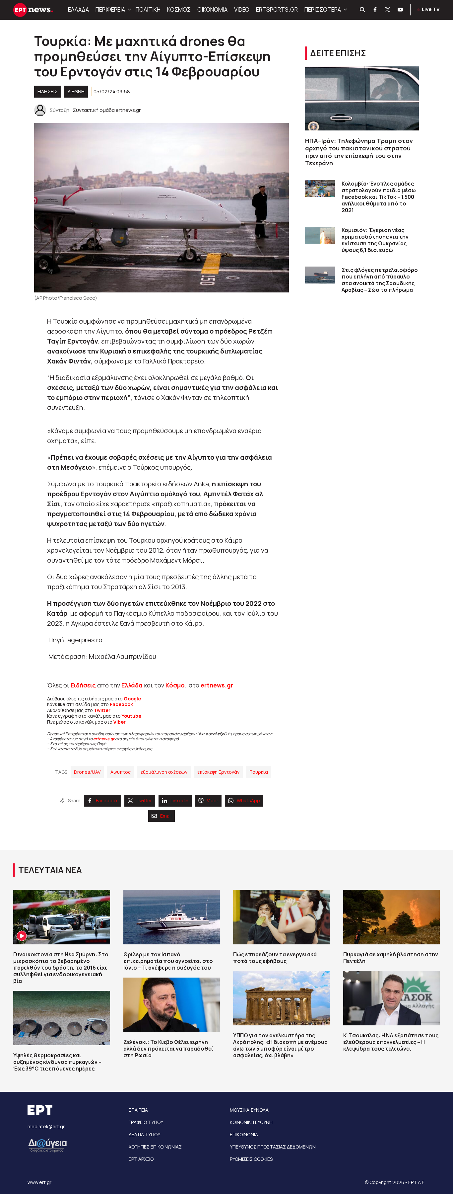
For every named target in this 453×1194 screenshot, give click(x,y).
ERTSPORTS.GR (277, 9)
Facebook (121, 704)
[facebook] (375, 10)
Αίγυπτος (120, 772)
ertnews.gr (103, 739)
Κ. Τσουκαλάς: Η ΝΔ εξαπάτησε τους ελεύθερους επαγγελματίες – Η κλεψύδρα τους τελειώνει (390, 1042)
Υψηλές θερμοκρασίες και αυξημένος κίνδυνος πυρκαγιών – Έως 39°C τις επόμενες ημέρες (57, 1062)
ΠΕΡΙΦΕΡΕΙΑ (110, 9)
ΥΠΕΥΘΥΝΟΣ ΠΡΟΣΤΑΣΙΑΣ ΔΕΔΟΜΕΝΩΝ (273, 1147)
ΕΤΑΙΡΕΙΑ (138, 1110)
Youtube (131, 716)
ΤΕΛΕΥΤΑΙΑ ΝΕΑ (50, 870)
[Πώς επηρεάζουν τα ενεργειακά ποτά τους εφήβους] (281, 917)
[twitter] (388, 10)
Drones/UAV (87, 772)
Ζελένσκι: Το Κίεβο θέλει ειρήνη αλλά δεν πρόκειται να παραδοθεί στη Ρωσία (168, 1048)
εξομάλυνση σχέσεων (164, 772)
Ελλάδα (132, 685)
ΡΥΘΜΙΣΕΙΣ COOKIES (251, 1159)
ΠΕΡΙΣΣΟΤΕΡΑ (322, 9)
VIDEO (241, 9)
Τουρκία (258, 772)
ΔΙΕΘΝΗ (76, 91)
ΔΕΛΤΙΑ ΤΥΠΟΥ (144, 1134)
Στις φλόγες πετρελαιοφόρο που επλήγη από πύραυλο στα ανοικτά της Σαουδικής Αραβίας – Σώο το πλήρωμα (380, 279)
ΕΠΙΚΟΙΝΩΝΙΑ (244, 1134)
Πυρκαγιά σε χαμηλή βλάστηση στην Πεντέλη (390, 958)
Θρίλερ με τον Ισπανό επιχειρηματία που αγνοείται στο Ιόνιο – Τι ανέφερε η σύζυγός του (168, 961)
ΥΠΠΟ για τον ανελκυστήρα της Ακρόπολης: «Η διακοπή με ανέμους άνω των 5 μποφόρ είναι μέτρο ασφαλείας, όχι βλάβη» (280, 1045)
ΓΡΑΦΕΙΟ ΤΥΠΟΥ (146, 1122)
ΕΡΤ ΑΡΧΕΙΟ (141, 1159)
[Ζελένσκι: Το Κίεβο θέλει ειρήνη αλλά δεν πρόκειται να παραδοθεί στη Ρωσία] (171, 1005)
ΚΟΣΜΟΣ (179, 9)
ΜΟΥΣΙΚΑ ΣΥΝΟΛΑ (249, 1110)
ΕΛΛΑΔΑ (78, 9)
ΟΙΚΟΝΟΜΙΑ (212, 9)
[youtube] (401, 10)
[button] (128, 9)
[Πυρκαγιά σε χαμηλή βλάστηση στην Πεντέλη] (391, 917)
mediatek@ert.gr (46, 1126)
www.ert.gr (39, 1182)
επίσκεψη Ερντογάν (218, 772)
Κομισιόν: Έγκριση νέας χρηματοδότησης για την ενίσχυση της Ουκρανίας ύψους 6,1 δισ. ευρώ (375, 240)
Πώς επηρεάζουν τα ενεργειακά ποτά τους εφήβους (275, 958)
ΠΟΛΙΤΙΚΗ (148, 9)
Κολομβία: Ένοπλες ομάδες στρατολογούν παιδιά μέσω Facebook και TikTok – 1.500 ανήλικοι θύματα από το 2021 (379, 197)
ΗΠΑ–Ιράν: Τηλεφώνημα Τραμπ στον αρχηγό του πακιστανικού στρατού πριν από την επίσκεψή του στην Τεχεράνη (359, 152)
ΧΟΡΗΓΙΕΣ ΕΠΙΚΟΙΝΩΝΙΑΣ (155, 1147)
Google (132, 698)
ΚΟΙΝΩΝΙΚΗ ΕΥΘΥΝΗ (251, 1122)
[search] (363, 10)
